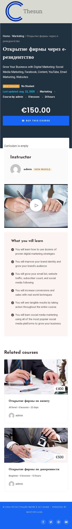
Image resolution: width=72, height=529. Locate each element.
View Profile (42, 170)
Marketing (18, 36)
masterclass (34, 512)
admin (19, 96)
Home (6, 36)
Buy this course (37, 120)
